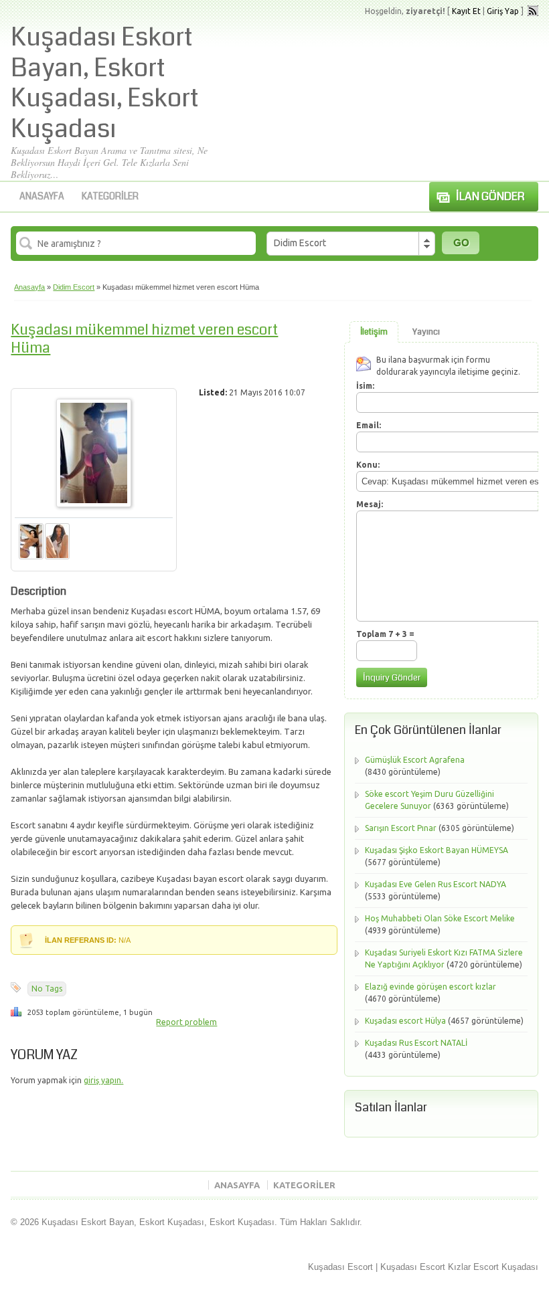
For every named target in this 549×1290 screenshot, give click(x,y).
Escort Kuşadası (505, 1267)
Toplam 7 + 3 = (385, 634)
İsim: (365, 385)
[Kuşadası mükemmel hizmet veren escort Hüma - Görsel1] (31, 556)
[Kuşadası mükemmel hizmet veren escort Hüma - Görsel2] (57, 556)
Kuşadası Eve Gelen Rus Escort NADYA (435, 884)
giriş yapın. (103, 1080)
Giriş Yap (503, 11)
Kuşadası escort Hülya (405, 1020)
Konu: (368, 464)
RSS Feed (533, 10)
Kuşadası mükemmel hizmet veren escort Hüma (144, 338)
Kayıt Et (466, 11)
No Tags (46, 988)
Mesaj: (369, 504)
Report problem (186, 1022)
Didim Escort (73, 287)
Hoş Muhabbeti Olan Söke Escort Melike (440, 918)
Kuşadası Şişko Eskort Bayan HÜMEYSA (436, 850)
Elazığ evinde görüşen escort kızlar (430, 986)
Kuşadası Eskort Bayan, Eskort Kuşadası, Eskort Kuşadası (105, 83)
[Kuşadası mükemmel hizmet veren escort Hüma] (93, 504)
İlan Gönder (490, 196)
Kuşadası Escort (340, 1267)
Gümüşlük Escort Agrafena (415, 759)
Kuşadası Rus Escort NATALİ (416, 1042)
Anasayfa (41, 196)
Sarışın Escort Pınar (401, 828)
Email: (368, 425)
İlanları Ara (460, 243)
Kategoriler (110, 196)
